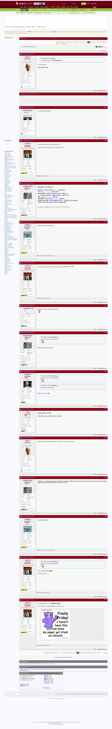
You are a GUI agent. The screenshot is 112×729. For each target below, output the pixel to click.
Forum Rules (46, 688)
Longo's (6, 205)
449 (97, 42)
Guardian (7, 184)
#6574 (105, 182)
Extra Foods (7, 170)
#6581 (105, 437)
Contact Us (58, 694)
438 (86, 42)
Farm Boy (7, 174)
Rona (6, 242)
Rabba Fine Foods (9, 237)
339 (75, 42)
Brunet (6, 161)
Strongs (6, 252)
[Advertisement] (50, 100)
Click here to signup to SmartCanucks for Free (29, 93)
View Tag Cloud (24, 670)
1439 (57, 43)
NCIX (6, 220)
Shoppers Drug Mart (9, 247)
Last (64, 44)
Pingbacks (22, 684)
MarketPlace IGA (9, 210)
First (68, 42)
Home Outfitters (8, 191)
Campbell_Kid (28, 308)
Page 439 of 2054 (61, 42)
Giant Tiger (7, 182)
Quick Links (47, 12)
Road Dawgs (27, 110)
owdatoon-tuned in (44, 669)
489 (100, 42)
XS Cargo (7, 271)
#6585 (105, 599)
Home (21, 7)
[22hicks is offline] (27, 154)
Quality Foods (8, 235)
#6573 (105, 140)
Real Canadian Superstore (11, 238)
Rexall (6, 241)
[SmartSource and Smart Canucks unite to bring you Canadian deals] (11, 144)
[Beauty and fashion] (86, 7)
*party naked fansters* (25, 669)
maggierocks (27, 186)
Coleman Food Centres (10, 166)
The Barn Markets (9, 255)
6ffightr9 (28, 374)
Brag (73, 10)
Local (82, 10)
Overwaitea (7, 222)
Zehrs (6, 272)
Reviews (63, 7)
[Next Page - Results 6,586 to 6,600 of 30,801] (61, 44)
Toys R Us (7, 262)
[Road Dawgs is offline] (27, 118)
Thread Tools (103, 50)
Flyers (41, 7)
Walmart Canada (8, 270)
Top (61, 10)
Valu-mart (7, 268)
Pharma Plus (8, 229)
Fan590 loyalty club (30, 46)
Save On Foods (8, 245)
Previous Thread (59, 657)
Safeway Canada (9, 243)
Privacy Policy (102, 694)
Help (88, 3)
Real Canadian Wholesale (11, 239)
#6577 (105, 305)
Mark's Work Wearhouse (10, 209)
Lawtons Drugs (8, 200)
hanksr (27, 57)
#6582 (105, 477)
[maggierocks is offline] (27, 195)
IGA (5, 193)
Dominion (7, 168)
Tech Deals (30, 7)
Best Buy (7, 158)
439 (89, 42)
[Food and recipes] (88, 7)
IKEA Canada (8, 195)
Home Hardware (8, 189)
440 (91, 42)
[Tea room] (83, 7)
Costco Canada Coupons (10, 167)
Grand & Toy (7, 183)
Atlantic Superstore (9, 157)
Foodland (7, 178)
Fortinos (6, 179)
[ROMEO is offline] (27, 234)
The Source (7, 259)
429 (80, 42)
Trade (93, 10)
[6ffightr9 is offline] (27, 384)
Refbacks (22, 685)
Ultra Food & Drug (9, 263)
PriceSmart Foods (9, 231)
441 (94, 42)
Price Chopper (8, 230)
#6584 (105, 557)
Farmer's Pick (8, 175)
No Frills (6, 221)
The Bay (7, 256)
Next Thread (68, 657)
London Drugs (8, 204)
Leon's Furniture (8, 201)
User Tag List (22, 38)
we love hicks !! (60, 669)
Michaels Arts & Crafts (10, 214)
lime (28, 412)
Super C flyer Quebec (10, 254)
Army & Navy (8, 155)
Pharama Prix (8, 227)
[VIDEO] (46, 679)
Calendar (22, 12)
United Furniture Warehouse (8, 266)
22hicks (27, 143)
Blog (18, 10)
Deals (25, 7)
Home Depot (7, 188)
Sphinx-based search (60, 724)
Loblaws (6, 203)
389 (77, 42)
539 (103, 42)
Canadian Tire (8, 165)
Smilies (46, 677)
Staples (6, 251)
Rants (67, 7)
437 (83, 42)
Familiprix (7, 172)
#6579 (105, 371)
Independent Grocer (9, 196)
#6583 (105, 516)
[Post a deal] (95, 7)
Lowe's (6, 207)
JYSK (6, 199)
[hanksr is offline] (27, 67)
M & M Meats (8, 208)
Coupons (36, 7)
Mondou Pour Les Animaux (11, 216)
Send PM (95, 90)
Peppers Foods (8, 226)
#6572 (105, 107)
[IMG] (45, 678)
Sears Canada (8, 246)
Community (29, 12)
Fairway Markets (8, 171)
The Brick (7, 258)
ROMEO (27, 225)
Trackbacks (47, 682)
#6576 (105, 262)
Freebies (47, 7)
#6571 (105, 53)
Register (94, 3)
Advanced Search (90, 13)
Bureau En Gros (8, 162)
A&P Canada (8, 154)
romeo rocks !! (52, 669)
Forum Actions (38, 12)
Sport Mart (7, 250)
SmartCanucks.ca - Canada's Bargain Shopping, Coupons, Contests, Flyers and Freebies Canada (80, 694)
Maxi (6, 212)
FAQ (18, 12)
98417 (101, 47)
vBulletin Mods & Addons (58, 722)
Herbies (6, 186)
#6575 (105, 221)
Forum (24, 10)
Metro (6, 213)
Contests (52, 7)
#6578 (105, 332)
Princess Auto (8, 233)
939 (106, 42)
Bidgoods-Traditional (9, 159)
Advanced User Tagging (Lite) (48, 722)
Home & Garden (74, 7)
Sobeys (6, 248)
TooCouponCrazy (42, 175)
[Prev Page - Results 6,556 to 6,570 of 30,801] (71, 42)
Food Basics (7, 176)
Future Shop (7, 180)
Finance (58, 7)
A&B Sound (7, 153)
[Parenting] (90, 7)
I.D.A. (6, 192)
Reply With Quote (103, 90)
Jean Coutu (7, 197)
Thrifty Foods (8, 260)
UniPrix (6, 264)
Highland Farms (8, 187)
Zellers (6, 273)
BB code (46, 675)
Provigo (6, 234)
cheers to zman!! (35, 669)
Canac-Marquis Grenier (10, 163)
